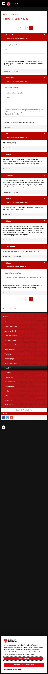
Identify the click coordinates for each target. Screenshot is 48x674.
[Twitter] (7, 417)
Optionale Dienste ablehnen (24, 665)
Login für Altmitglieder (24, 410)
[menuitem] (24, 322)
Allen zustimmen (23, 658)
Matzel (8, 134)
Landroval (10, 77)
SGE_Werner (11, 246)
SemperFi (10, 35)
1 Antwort (16, 71)
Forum (15, 4)
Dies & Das (14, 14)
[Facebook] (3, 417)
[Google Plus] (11, 417)
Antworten (7, 71)
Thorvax (9, 175)
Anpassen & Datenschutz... (13, 669)
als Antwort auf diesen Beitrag (16, 38)
